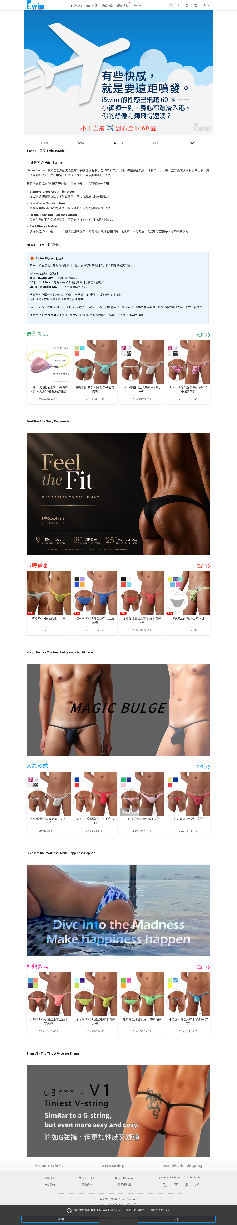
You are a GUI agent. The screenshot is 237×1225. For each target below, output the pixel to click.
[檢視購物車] (196, 5)
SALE (81, 142)
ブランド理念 (87, 1178)
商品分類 (76, 5)
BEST (156, 142)
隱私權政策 (124, 1184)
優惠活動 (123, 5)
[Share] (197, 1185)
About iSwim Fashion (112, 1204)
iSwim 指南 (136, 315)
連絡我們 (49, 1184)
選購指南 (107, 5)
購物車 (137, 5)
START (118, 142)
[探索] (187, 5)
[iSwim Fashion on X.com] (165, 1185)
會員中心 (83, 294)
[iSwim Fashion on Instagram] (176, 1185)
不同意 (60, 1219)
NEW (44, 142)
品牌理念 (49, 1178)
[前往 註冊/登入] (179, 5)
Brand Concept (124, 1178)
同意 (176, 1219)
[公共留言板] (170, 5)
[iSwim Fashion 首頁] (35, 5)
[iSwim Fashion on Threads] (186, 1185)
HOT (193, 142)
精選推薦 (92, 5)
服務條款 (87, 1184)
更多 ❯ (203, 335)
